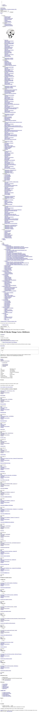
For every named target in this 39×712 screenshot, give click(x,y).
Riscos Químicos (7, 179)
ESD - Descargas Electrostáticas (11, 251)
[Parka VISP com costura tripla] (8, 475)
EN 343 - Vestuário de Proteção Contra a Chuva (14, 263)
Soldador (5, 203)
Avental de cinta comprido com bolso (5, 611)
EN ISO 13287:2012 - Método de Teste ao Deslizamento (15, 248)
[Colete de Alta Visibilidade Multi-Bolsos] (7, 492)
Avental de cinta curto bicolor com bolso (6, 658)
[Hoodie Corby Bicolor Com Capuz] (11, 458)
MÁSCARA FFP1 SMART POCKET (10, 134)
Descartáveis (6, 143)
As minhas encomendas (6, 692)
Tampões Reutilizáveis (8, 64)
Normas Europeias (5, 244)
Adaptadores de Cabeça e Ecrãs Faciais (10, 89)
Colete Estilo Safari (7, 154)
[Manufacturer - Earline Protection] (10, 86)
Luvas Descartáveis (7, 176)
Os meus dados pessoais (6, 695)
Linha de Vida (6, 319)
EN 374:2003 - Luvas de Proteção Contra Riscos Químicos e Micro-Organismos (19, 256)
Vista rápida (2, 391)
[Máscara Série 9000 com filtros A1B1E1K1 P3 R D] (13, 122)
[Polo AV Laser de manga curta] (8, 559)
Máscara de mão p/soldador (8, 98)
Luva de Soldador (7, 194)
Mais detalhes (2, 345)
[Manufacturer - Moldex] (8, 141)
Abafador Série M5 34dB (8, 70)
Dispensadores (6, 61)
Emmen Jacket (2, 429)
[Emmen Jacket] (3, 424)
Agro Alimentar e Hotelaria (8, 199)
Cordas (5, 316)
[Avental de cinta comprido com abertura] (9, 594)
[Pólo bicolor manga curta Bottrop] (10, 164)
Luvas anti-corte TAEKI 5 (8, 189)
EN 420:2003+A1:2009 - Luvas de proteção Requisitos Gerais (16, 250)
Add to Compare (7, 41)
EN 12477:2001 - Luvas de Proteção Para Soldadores (15, 257)
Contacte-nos (4, 685)
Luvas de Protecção (7, 21)
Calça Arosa (2, 530)
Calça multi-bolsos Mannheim (9, 163)
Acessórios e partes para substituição (10, 65)
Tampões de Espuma (7, 63)
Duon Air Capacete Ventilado (9, 42)
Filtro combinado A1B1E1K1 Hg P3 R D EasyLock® (13, 130)
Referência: (2, 336)
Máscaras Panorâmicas (8, 117)
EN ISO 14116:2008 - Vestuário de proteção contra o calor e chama (17, 264)
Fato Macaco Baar (3, 437)
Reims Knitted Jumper (3, 420)
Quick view (6, 40)
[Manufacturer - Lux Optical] (9, 114)
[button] (3, 15)
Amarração (6, 314)
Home (3, 243)
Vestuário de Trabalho (7, 147)
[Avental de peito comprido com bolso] (9, 665)
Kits (5, 318)
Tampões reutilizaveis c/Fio (8, 79)
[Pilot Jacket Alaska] (6, 399)
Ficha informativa (5, 364)
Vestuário (5, 20)
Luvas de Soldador (7, 175)
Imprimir (1, 359)
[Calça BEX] (5, 534)
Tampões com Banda (7, 62)
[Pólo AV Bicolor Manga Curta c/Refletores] (7, 340)
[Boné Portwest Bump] (8, 48)
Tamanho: (3, 347)
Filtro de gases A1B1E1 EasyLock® (10, 139)
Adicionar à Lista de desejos (9, 45)
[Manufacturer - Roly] (8, 171)
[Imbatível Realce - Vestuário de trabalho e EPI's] (8, 9)
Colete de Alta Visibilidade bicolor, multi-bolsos (7, 522)
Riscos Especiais (7, 177)
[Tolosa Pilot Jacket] (3, 407)
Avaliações (4, 366)
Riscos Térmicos (7, 306)
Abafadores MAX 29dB (8, 84)
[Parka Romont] (7, 155)
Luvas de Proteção (7, 231)
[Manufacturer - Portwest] (8, 197)
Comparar (2, 393)
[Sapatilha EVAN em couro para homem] (11, 219)
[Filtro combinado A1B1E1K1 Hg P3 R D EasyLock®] (13, 126)
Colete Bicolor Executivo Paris (4, 547)
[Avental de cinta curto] (6, 642)
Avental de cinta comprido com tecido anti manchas (7, 623)
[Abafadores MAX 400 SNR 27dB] (10, 108)
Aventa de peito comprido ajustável (5, 587)
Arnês (5, 315)
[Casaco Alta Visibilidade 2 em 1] (10, 568)
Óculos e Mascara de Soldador (9, 91)
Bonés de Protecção (7, 23)
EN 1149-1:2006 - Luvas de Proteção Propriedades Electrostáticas (17, 258)
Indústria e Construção (8, 201)
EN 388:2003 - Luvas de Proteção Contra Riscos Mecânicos (16, 254)
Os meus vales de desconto (6, 696)
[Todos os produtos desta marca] (2, 334)
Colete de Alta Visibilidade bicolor (5, 513)
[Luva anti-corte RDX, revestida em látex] (11, 181)
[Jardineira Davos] (3, 441)
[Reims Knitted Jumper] (7, 416)
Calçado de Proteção (7, 230)
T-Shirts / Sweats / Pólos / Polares (9, 146)
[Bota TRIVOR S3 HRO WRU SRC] (10, 210)
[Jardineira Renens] (3, 449)
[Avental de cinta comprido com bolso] (8, 606)
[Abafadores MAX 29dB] (8, 80)
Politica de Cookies (5, 686)
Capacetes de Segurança (8, 24)
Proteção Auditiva (7, 17)
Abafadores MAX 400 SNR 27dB (10, 112)
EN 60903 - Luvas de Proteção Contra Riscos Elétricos (15, 260)
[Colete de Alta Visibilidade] (8, 483)
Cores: (2, 350)
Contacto (3, 4)
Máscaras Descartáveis (8, 116)
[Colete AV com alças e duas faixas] (8, 551)
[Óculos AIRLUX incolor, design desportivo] (11, 104)
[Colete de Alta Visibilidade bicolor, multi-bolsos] (9, 517)
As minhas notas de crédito (6, 693)
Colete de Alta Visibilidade (4, 488)
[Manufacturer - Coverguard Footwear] (10, 225)
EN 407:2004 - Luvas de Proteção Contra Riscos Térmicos (15, 253)
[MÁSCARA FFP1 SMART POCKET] (11, 131)
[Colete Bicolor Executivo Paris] (10, 542)
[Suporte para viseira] (8, 52)
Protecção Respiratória (8, 19)
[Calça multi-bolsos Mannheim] (9, 160)
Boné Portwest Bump (7, 51)
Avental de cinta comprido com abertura (6, 599)
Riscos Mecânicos (7, 178)
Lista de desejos (2, 8)
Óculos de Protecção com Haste (9, 90)
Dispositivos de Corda (8, 317)
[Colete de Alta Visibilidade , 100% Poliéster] (7, 500)
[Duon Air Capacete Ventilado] (10, 39)
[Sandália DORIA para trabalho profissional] (11, 215)
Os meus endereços (5, 694)
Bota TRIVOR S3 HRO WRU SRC (10, 214)
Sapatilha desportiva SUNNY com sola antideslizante (13, 209)
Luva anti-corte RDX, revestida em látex (10, 185)
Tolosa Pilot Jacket (3, 412)
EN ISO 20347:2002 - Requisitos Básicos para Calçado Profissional (17, 247)
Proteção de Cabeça (7, 16)
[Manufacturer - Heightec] (8, 58)
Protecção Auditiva (5, 274)
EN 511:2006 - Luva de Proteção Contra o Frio (14, 252)
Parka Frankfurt (2, 395)
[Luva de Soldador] (7, 190)
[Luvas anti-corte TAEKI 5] (9, 186)
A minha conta (2, 690)
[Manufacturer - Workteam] (9, 172)
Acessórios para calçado (8, 204)
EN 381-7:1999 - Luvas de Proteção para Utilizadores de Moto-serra (17, 255)
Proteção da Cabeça (7, 233)
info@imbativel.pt (8, 680)
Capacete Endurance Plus (8, 47)
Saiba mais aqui (9, 711)
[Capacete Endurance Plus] (8, 43)
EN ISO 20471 (4, 362)
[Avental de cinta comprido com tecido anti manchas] (12, 618)
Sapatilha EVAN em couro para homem (10, 223)
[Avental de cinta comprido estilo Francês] (8, 630)
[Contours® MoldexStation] (9, 71)
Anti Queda (4, 313)
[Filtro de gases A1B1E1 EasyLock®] (10, 135)
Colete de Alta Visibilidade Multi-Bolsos (6, 496)
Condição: (2, 337)
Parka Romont (6, 159)
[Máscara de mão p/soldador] (9, 95)
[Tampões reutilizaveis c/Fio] (9, 76)
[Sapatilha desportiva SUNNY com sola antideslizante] (13, 206)
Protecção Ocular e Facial (8, 18)
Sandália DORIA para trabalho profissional (11, 218)
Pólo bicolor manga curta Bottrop (9, 168)
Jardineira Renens (3, 454)
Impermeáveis (6, 144)
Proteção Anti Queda (7, 236)
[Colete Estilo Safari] (7, 151)
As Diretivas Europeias (8, 237)
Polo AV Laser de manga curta (4, 564)
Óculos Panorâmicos (7, 92)
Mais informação (5, 365)
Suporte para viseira (7, 56)
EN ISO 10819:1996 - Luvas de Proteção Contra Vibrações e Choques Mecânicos (19, 259)
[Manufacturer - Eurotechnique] (9, 196)
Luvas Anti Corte (7, 174)
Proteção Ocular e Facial (8, 267)
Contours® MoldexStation (8, 75)
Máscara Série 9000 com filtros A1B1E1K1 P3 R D (12, 125)
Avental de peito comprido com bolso (5, 670)
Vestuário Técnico (7, 148)
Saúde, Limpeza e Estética (8, 145)
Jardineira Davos (2, 446)
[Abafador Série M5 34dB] (8, 67)
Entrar (1, 13)
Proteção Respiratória (7, 268)
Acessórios (6, 149)
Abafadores (6, 60)
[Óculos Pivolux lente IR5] (8, 99)
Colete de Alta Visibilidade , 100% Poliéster (6, 505)
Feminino (6, 200)
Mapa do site (4, 5)
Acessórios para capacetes (8, 25)
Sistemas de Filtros (7, 119)
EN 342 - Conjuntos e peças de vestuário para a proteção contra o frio (17, 262)
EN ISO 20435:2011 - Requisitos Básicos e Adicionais (15, 246)
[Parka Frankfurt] (7, 390)
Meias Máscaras (7, 118)
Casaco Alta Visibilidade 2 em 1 (4, 572)
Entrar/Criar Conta (5, 324)
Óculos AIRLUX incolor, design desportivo (11, 107)
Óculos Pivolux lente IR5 (8, 103)
